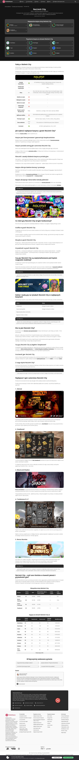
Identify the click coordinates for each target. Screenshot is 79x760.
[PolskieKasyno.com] (9, 1)
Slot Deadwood (36, 460)
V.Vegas (48, 727)
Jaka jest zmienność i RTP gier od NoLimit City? (49, 662)
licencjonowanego (55, 140)
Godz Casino (49, 721)
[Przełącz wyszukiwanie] (75, 1)
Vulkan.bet (19, 637)
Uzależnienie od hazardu (29, 702)
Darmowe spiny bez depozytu (38, 717)
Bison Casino (49, 715)
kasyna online (23, 133)
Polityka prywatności (64, 725)
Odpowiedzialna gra (17, 702)
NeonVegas (19, 626)
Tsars (18, 631)
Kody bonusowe (36, 730)
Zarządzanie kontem (23, 715)
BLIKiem (59, 185)
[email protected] (22, 683)
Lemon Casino (49, 725)
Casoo (18, 628)
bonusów (51, 170)
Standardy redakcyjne (65, 719)
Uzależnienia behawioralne (40, 705)
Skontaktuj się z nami (65, 728)
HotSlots (19, 640)
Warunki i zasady (64, 730)
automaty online (33, 151)
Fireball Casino (49, 719)
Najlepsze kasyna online (37, 715)
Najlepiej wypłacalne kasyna (38, 724)
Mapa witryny (63, 732)
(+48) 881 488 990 (29, 705)
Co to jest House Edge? (23, 721)
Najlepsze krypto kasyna (37, 726)
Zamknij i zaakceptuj (68, 757)
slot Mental (45, 423)
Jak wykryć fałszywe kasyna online (25, 731)
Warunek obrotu (22, 723)
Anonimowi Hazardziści (18, 705)
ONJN (51, 358)
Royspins (19, 634)
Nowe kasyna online (36, 728)
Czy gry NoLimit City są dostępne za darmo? (25, 662)
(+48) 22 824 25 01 (40, 702)
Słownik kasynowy (22, 725)
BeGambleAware (17, 707)
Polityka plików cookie (65, 727)
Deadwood (19, 608)
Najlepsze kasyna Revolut (37, 731)
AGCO (60, 358)
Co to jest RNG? (22, 719)
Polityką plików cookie (40, 758)
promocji (17, 171)
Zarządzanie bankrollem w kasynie (25, 717)
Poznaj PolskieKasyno (65, 715)
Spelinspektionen (41, 358)
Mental (18, 596)
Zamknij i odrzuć (57, 757)
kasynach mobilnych (57, 267)
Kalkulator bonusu (22, 727)
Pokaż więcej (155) (39, 652)
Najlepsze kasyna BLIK (37, 722)
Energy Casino (49, 717)
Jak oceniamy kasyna (65, 717)
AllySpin (19, 646)
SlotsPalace (20, 623)
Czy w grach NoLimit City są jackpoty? (47, 666)
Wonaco (19, 643)
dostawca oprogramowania (30, 331)
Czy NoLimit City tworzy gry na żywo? (23, 666)
